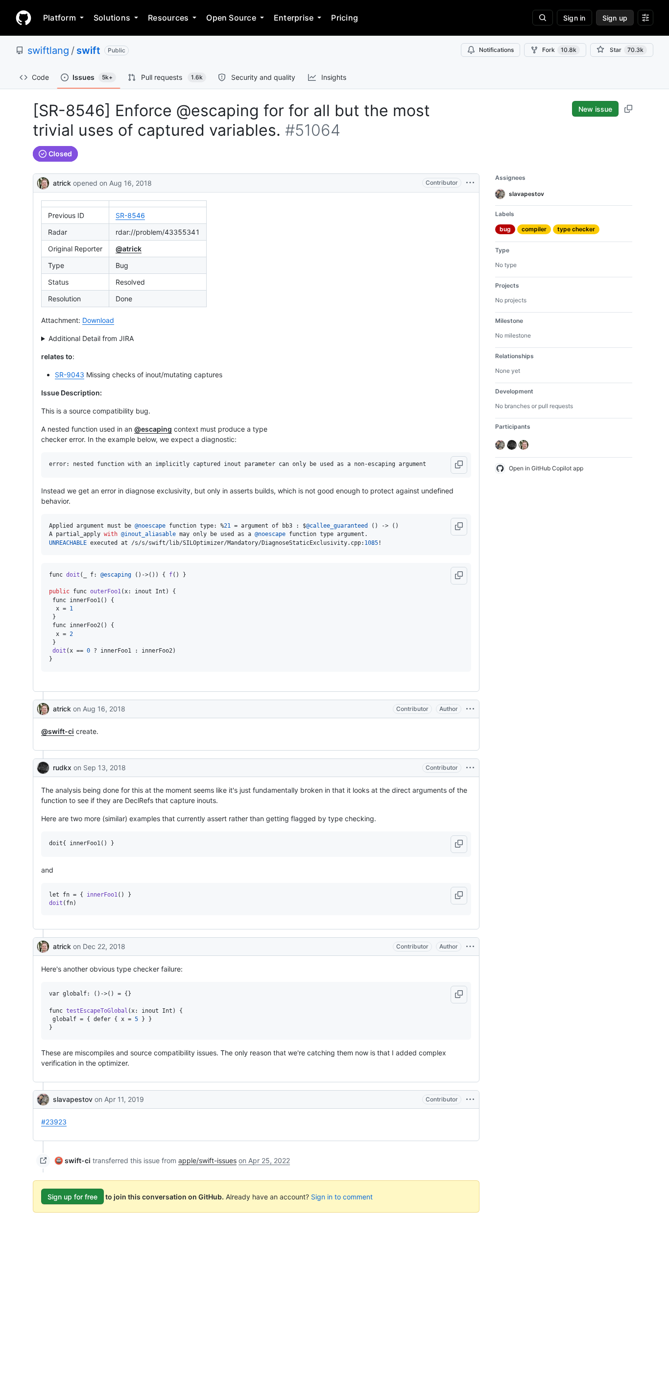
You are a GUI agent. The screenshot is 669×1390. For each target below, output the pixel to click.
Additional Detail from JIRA (91, 338)
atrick (62, 183)
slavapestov (73, 1099)
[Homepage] (23, 17)
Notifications (496, 49)
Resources (168, 18)
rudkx (62, 767)
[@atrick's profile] (43, 182)
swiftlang (48, 50)
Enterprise (293, 18)
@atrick (129, 248)
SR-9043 (69, 374)
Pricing (344, 18)
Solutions (112, 18)
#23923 (54, 1122)
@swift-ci (57, 731)
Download (98, 320)
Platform (59, 18)
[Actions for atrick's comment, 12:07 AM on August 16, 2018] (470, 709)
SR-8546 (130, 215)
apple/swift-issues (207, 1160)
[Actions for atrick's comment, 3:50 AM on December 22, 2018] (470, 946)
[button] (459, 465)
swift (88, 50)
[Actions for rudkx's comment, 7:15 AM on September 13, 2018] (470, 768)
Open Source (231, 18)
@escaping (153, 429)
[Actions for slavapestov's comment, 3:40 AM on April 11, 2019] (470, 1099)
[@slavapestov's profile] (43, 1099)
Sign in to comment (342, 1197)
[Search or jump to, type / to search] (542, 17)
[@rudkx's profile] (43, 768)
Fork (559, 49)
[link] (73, 1160)
